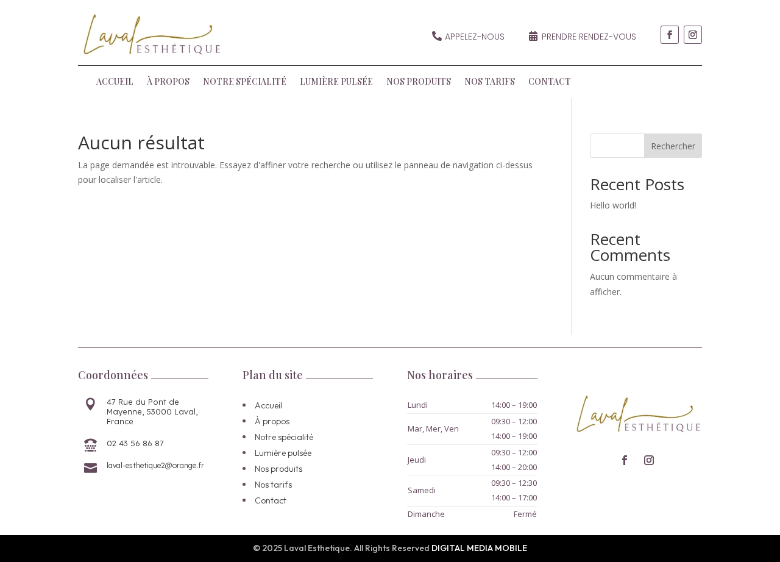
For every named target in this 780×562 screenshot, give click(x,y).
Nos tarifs (489, 82)
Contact (549, 82)
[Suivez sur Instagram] (693, 35)
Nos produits (418, 82)
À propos (168, 82)
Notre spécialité (244, 82)
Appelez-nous (475, 36)
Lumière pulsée (336, 82)
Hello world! (613, 205)
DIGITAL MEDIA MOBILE (479, 547)
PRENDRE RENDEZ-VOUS (589, 36)
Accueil (114, 82)
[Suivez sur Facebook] (670, 35)
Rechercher (673, 146)
